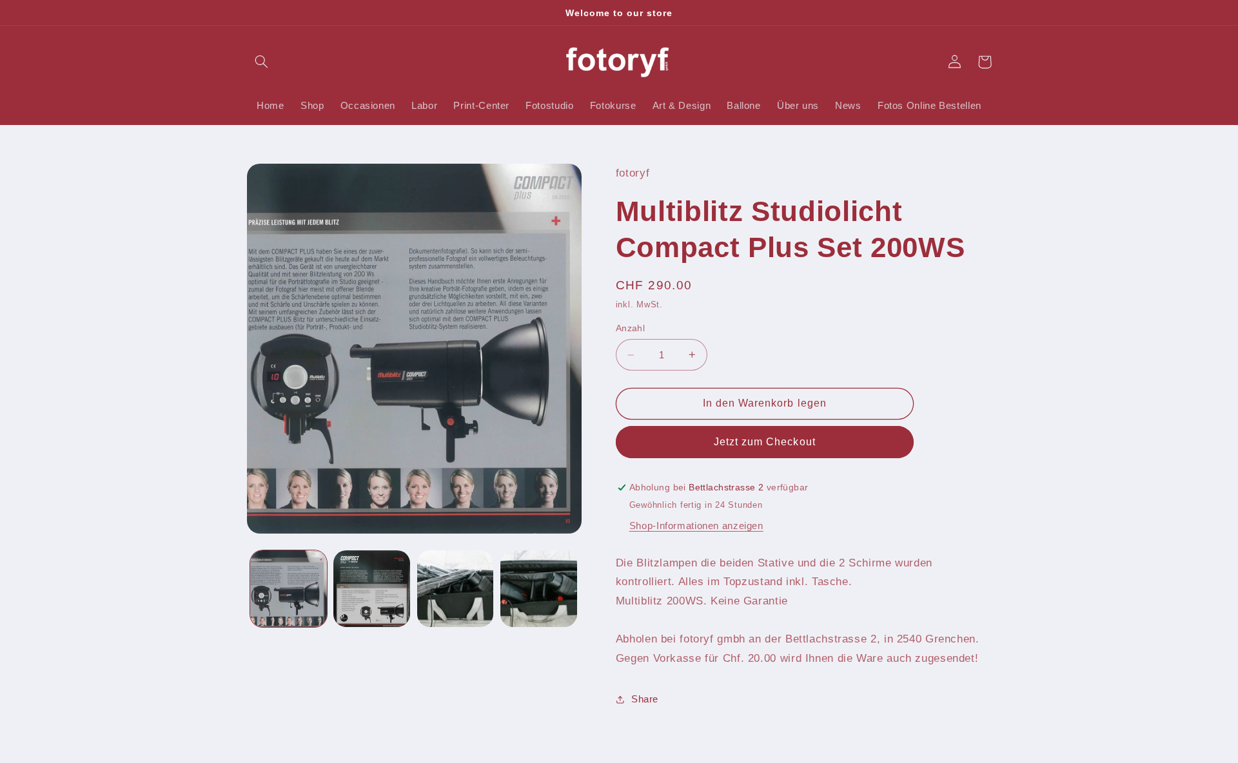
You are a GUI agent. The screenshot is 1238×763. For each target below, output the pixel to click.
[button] (262, 62)
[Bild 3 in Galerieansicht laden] (455, 588)
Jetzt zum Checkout (765, 441)
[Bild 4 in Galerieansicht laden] (538, 588)
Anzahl (630, 328)
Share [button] (644, 699)
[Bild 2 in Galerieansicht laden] (371, 588)
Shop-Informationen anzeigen (696, 526)
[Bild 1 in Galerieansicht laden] (288, 588)
